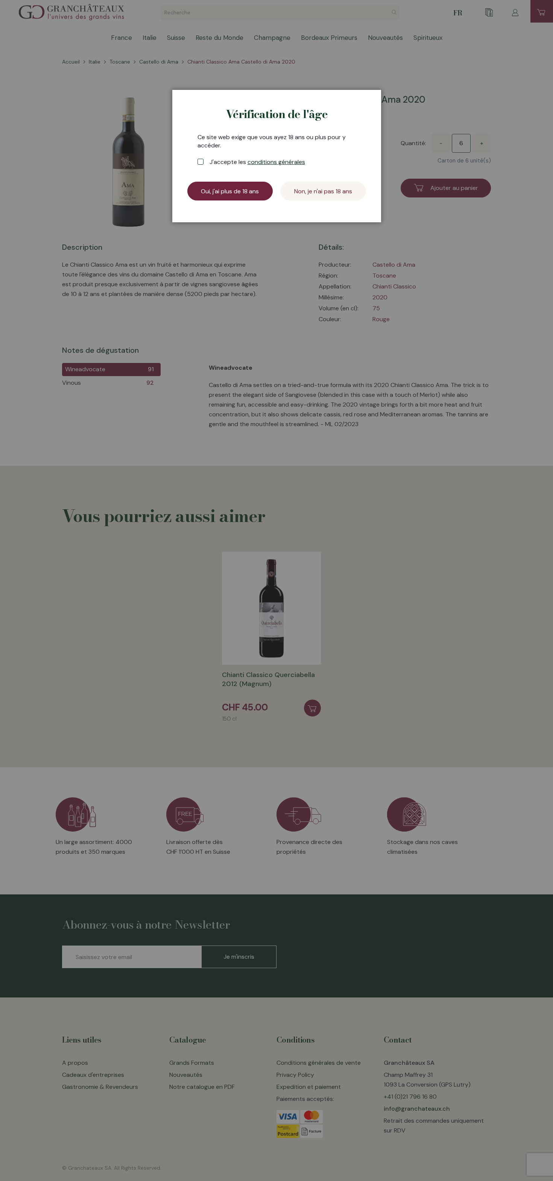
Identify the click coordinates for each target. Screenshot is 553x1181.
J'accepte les (257, 162)
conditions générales (276, 162)
